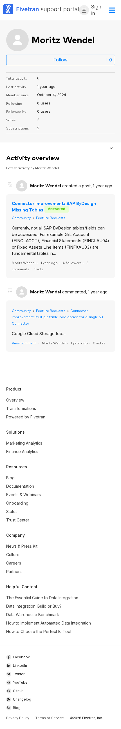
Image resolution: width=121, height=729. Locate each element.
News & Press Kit (21, 546)
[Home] (41, 10)
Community (21, 217)
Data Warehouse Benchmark (32, 614)
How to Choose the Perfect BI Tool (38, 631)
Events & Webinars (23, 494)
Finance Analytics (22, 451)
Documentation (20, 486)
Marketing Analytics (24, 443)
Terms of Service (49, 718)
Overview (15, 400)
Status (11, 511)
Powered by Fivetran (25, 416)
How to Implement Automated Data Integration (48, 623)
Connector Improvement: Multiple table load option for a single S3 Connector (57, 317)
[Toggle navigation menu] (111, 148)
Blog (10, 477)
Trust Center (17, 520)
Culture (12, 554)
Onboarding (17, 503)
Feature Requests (50, 217)
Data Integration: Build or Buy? (34, 606)
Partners (14, 571)
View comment (24, 342)
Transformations (21, 408)
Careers (13, 563)
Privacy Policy (17, 718)
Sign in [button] (96, 10)
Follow (60, 60)
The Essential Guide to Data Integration (42, 597)
